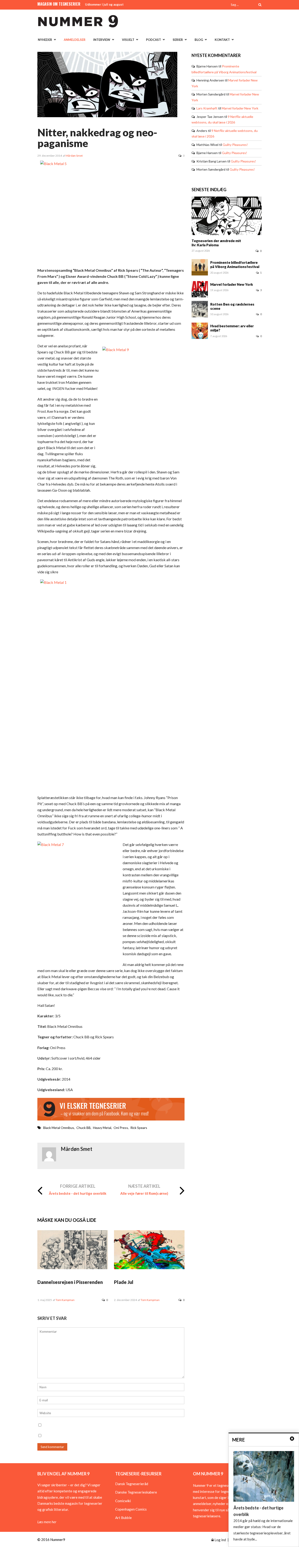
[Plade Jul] (149, 1268)
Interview (101, 40)
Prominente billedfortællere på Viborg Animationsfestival (234, 264)
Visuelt (128, 40)
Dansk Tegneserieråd (131, 1484)
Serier (178, 40)
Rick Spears (138, 1128)
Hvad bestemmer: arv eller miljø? (232, 328)
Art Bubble (123, 1517)
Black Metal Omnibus (58, 1128)
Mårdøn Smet (74, 155)
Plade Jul (123, 1282)
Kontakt (222, 40)
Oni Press (121, 1128)
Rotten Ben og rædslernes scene (232, 306)
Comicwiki (123, 1501)
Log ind (220, 1540)
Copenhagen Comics (131, 1509)
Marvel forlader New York (240, 108)
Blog (199, 40)
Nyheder (45, 40)
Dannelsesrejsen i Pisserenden (70, 1282)
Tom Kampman (65, 1300)
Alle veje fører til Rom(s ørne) (144, 1193)
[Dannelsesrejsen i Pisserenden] (72, 1268)
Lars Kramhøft (206, 108)
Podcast (153, 40)
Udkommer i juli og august (104, 4)
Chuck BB (83, 1128)
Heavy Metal (102, 1128)
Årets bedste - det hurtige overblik (77, 1193)
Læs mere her (46, 1522)
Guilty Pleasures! (235, 145)
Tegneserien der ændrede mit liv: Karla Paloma (216, 243)
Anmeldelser (74, 40)
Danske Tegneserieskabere (136, 1492)
